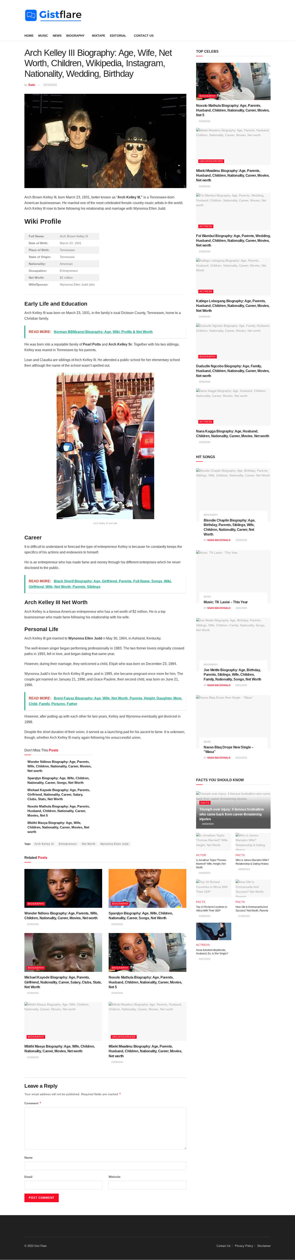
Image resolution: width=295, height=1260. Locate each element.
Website (115, 1176)
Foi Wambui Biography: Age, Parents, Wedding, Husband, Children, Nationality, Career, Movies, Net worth (233, 240)
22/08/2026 (117, 1062)
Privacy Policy (244, 1245)
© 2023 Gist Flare (35, 1245)
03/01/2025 (241, 685)
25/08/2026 (32, 924)
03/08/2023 (244, 869)
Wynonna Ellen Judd (114, 843)
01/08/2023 (244, 916)
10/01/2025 (241, 608)
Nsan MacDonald (218, 540)
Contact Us (144, 35)
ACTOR (201, 855)
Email (28, 1176)
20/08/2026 (204, 316)
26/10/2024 (241, 757)
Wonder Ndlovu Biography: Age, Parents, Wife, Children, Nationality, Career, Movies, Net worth (59, 766)
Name (28, 1157)
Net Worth (88, 843)
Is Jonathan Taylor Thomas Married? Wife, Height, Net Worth (211, 864)
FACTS (205, 802)
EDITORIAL (118, 35)
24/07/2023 (204, 959)
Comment (32, 1103)
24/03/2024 (207, 824)
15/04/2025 (241, 540)
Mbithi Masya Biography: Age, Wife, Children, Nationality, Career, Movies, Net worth (58, 827)
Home (28, 35)
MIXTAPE (98, 35)
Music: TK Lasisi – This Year (226, 602)
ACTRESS (206, 226)
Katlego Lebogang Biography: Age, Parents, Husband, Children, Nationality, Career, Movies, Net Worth (233, 306)
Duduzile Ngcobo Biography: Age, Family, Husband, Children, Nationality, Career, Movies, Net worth (233, 371)
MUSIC (43, 35)
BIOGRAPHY (75, 35)
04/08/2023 (204, 873)
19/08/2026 (204, 442)
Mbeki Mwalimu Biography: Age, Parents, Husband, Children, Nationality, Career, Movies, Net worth (145, 1051)
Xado (31, 84)
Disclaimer (264, 1245)
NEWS (57, 35)
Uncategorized (123, 1036)
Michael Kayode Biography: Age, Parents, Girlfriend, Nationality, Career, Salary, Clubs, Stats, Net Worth (58, 794)
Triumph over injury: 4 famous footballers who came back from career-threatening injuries (231, 814)
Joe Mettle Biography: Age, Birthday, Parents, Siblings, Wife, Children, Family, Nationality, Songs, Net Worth (232, 674)
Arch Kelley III (44, 843)
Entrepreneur (68, 843)
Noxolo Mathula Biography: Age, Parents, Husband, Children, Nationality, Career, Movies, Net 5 (58, 810)
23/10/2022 (50, 84)
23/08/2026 (32, 1057)
